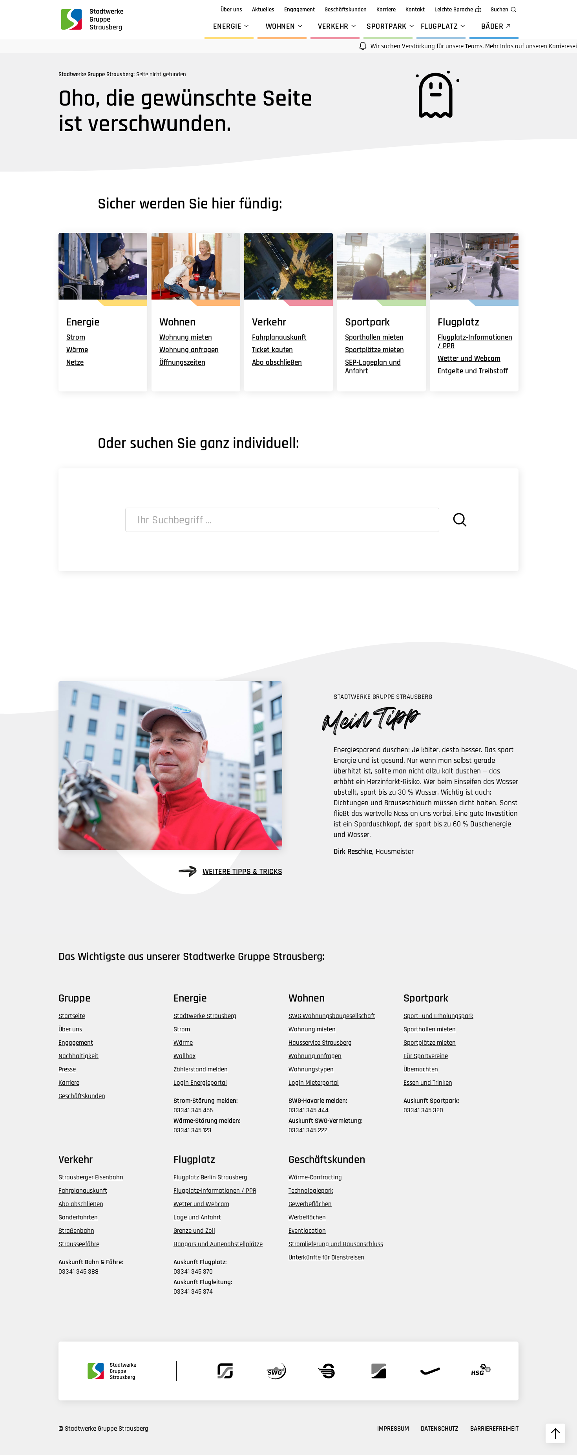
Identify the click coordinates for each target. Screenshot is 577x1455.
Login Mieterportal (313, 1082)
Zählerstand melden (200, 1069)
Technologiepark (310, 1190)
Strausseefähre (78, 1244)
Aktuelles (263, 9)
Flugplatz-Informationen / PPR (475, 342)
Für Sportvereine (426, 1056)
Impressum (393, 1428)
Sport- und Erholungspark (438, 1016)
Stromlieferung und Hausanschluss (335, 1244)
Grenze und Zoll (194, 1231)
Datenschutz (439, 1428)
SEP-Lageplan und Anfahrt (373, 367)
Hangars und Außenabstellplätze (218, 1244)
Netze (75, 362)
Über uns (231, 9)
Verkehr (333, 26)
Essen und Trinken (428, 1082)
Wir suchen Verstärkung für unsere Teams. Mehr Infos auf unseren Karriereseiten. (454, 46)
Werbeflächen (307, 1217)
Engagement (299, 9)
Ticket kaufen (272, 350)
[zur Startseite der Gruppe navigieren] (91, 19)
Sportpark (387, 26)
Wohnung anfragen (189, 350)
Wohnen (280, 26)
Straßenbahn (76, 1231)
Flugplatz (439, 26)
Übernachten (421, 1069)
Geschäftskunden (346, 9)
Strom (75, 337)
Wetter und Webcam (469, 359)
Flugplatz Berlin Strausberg (210, 1177)
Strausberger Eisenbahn (90, 1177)
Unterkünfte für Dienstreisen (326, 1257)
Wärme (77, 350)
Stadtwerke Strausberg (204, 1016)
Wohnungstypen (311, 1069)
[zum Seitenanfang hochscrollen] (555, 1433)
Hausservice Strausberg (320, 1042)
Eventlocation (307, 1231)
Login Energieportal (200, 1082)
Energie (227, 26)
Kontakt (415, 9)
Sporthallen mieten (374, 337)
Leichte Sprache (454, 9)
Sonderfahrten (78, 1217)
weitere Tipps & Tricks (242, 871)
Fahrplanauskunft (279, 337)
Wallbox (184, 1056)
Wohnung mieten (185, 337)
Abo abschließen (277, 362)
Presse (67, 1069)
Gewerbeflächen (310, 1204)
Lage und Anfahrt (197, 1217)
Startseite (71, 1016)
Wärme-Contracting (315, 1177)
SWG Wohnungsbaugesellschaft (331, 1016)
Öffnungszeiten (182, 362)
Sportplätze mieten (374, 350)
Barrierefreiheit (494, 1428)
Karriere (386, 9)
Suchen (499, 9)
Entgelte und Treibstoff (473, 371)
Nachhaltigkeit (78, 1056)
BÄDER (492, 26)
